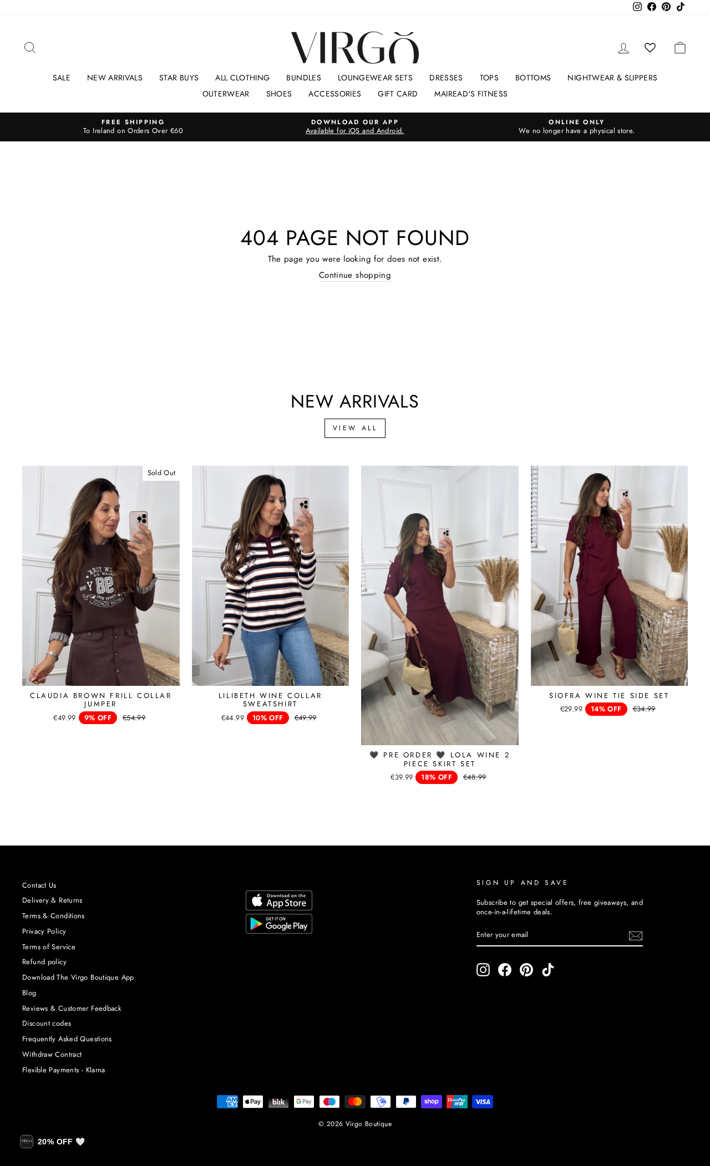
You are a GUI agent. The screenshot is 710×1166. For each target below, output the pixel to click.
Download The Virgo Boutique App (78, 977)
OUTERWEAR (226, 93)
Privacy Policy (44, 931)
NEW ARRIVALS (115, 77)
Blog (29, 992)
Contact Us (39, 885)
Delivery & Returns (52, 900)
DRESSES (446, 77)
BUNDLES (303, 77)
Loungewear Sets (375, 77)
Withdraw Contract (52, 1054)
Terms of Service (48, 946)
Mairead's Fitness (471, 93)
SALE (61, 77)
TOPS (489, 77)
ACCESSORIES (334, 93)
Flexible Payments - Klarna (63, 1070)
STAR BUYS (179, 77)
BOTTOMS (533, 77)
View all (355, 428)
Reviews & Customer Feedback (71, 1008)
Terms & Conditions (53, 915)
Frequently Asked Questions (67, 1038)
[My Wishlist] (650, 48)
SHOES (279, 93)
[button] (52, 1141)
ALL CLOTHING (242, 77)
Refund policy (44, 961)
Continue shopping (355, 275)
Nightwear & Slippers (612, 77)
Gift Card (398, 93)
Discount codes (46, 1023)
